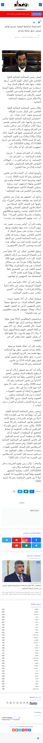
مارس (36, 622)
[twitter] (36, 545)
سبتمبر (36, 637)
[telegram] (6, 540)
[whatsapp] (26, 545)
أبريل (36, 624)
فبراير (36, 619)
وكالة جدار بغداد (14, 726)
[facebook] (36, 540)
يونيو (36, 630)
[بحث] (2, 4)
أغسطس (35, 635)
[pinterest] (16, 540)
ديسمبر (36, 614)
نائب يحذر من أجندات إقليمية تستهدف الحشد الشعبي (15, 14)
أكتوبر (36, 609)
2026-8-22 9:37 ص (34, 583)
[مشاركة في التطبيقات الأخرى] (14, 491)
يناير (37, 617)
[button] (31, 491)
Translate (17, 720)
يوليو (36, 632)
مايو (37, 627)
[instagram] (26, 540)
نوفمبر (36, 612)
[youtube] (16, 545)
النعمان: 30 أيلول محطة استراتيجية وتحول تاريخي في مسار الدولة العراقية (21, 587)
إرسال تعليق (34, 510)
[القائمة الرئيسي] (40, 4)
